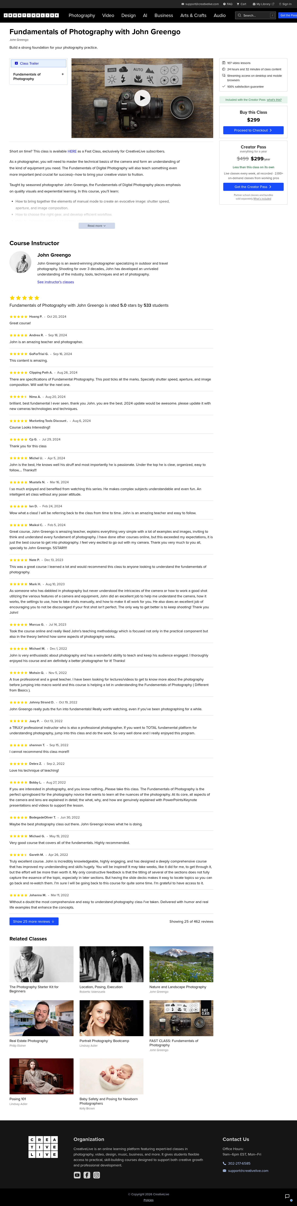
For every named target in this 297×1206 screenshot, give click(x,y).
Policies (149, 1200)
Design (128, 15)
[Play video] (142, 98)
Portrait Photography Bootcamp (104, 1040)
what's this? (274, 100)
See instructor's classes (55, 281)
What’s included (262, 198)
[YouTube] (77, 1175)
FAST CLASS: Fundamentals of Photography (174, 1043)
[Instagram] (96, 1175)
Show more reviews (32, 921)
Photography (82, 15)
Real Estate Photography (28, 1040)
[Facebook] (87, 1175)
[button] (287, 1196)
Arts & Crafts (193, 15)
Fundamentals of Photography (27, 76)
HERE (72, 151)
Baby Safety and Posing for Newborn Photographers (109, 1101)
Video (108, 15)
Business (164, 15)
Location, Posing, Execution (101, 986)
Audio (220, 15)
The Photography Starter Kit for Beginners (34, 989)
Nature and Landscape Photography (178, 986)
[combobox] (255, 15)
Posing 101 (17, 1098)
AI (145, 15)
